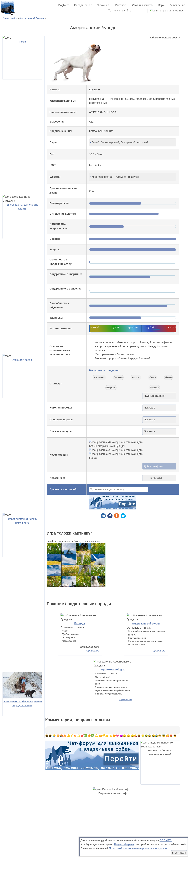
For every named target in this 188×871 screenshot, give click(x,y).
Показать (149, 407)
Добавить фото (153, 466)
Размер (154, 387)
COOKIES (166, 840)
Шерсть (111, 387)
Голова (118, 377)
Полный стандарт (155, 395)
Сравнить (92, 650)
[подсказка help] (61, 142)
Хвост (152, 377)
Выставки (121, 5)
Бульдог (79, 623)
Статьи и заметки (142, 5)
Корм (161, 5)
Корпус (136, 377)
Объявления (177, 5)
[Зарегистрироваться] (166, 11)
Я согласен (179, 852)
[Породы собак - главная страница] (7, 7)
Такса (22, 41)
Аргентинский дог (113, 669)
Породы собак (83, 5)
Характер (99, 377)
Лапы (168, 377)
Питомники (103, 5)
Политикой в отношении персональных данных (138, 848)
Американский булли (146, 623)
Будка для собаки (22, 359)
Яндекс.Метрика (124, 844)
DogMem (63, 5)
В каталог (156, 477)
